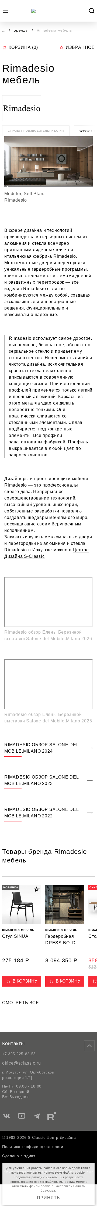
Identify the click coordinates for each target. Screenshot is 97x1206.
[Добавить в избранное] (36, 889)
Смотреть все (20, 1002)
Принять (48, 1197)
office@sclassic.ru (21, 1063)
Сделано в (12, 1156)
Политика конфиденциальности (32, 1146)
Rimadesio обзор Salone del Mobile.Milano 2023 (41, 780)
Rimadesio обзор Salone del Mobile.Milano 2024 (41, 747)
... (3, 30)
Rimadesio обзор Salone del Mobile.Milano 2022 (41, 812)
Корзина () (23, 47)
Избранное (80, 47)
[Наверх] (89, 1046)
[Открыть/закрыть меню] (5, 11)
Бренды (21, 30)
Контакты (13, 1043)
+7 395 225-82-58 (19, 1054)
